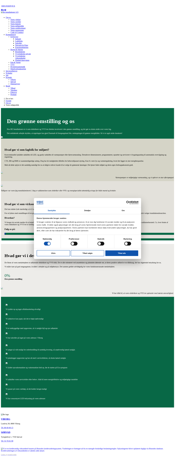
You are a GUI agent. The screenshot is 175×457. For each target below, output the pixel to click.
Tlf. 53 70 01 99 (7, 441)
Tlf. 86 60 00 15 (7, 428)
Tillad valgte (87, 253)
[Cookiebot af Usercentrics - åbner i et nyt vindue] (128, 202)
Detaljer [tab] (87, 210)
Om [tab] (123, 210)
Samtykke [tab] (52, 210)
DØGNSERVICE (8, 6)
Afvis (53, 253)
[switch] (74, 244)
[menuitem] (8, 17)
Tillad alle (122, 253)
